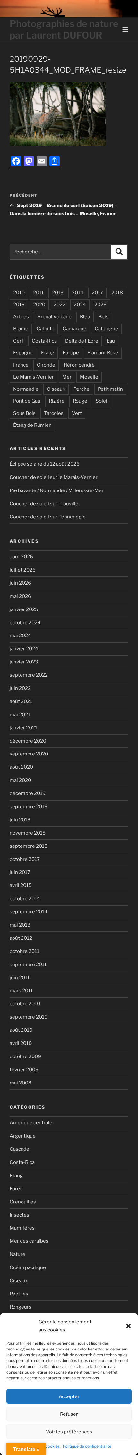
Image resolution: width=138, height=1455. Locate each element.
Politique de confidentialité (87, 1446)
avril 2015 (21, 885)
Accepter (69, 1396)
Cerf (18, 341)
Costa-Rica (44, 341)
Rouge (80, 401)
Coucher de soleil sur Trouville (44, 504)
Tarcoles (54, 413)
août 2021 (21, 701)
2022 (59, 304)
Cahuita (45, 329)
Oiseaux (56, 389)
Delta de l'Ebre (81, 341)
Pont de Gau (26, 401)
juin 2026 (20, 583)
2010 (19, 293)
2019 (19, 304)
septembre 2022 (29, 675)
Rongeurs (20, 1307)
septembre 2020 (29, 754)
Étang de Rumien (32, 425)
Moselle (89, 377)
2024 (80, 304)
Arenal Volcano (54, 317)
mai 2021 (20, 715)
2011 (38, 293)
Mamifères (22, 1228)
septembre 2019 (28, 807)
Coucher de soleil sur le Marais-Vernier (54, 477)
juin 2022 (20, 688)
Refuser (69, 1414)
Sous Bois (24, 413)
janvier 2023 (24, 662)
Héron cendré (79, 365)
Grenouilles (23, 1202)
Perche (81, 389)
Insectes (19, 1215)
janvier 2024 (24, 649)
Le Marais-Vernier (33, 377)
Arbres (21, 317)
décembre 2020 (28, 741)
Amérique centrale (31, 1123)
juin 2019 (20, 820)
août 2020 (21, 767)
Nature (17, 1254)
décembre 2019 (28, 793)
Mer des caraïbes (29, 1241)
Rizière (57, 401)
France (21, 365)
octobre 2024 (25, 623)
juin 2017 (20, 872)
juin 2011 (20, 978)
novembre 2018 (28, 833)
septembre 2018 (28, 846)
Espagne (23, 353)
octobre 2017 (25, 859)
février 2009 (24, 1070)
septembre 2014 (28, 912)
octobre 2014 (25, 898)
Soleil (102, 401)
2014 (77, 293)
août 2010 (21, 1030)
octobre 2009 (25, 1056)
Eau (111, 341)
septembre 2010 (28, 1017)
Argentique (23, 1136)
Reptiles (19, 1294)
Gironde (46, 365)
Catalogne (106, 329)
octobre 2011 (24, 951)
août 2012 (21, 938)
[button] (128, 1326)
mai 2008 (20, 1083)
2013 (58, 293)
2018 (117, 293)
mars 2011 (21, 990)
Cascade (19, 1149)
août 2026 (21, 557)
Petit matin (110, 389)
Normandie (26, 389)
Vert (77, 413)
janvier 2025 (24, 609)
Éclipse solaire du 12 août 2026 (45, 464)
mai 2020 (20, 780)
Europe (71, 353)
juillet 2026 (23, 570)
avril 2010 (21, 1043)
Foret (16, 1189)
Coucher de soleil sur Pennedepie (48, 517)
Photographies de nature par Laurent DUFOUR (64, 29)
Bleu (85, 317)
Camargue (74, 329)
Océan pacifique (28, 1267)
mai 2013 (20, 925)
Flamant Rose (102, 353)
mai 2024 (20, 635)
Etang (47, 353)
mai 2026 (20, 596)
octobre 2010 (25, 1004)
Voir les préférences (69, 1432)
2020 (39, 304)
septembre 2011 (28, 964)
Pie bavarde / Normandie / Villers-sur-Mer (57, 490)
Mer (67, 377)
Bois (103, 317)
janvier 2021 (23, 728)
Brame (20, 329)
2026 (100, 304)
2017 (97, 293)
